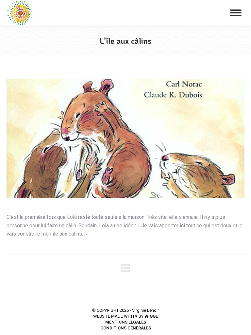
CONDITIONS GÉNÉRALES (125, 328)
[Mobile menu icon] (235, 13)
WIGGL (151, 316)
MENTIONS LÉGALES (125, 322)
